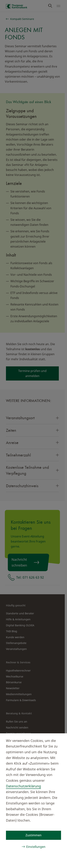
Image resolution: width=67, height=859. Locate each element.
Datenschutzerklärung (23, 786)
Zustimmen (33, 835)
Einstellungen (35, 847)
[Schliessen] (58, 740)
